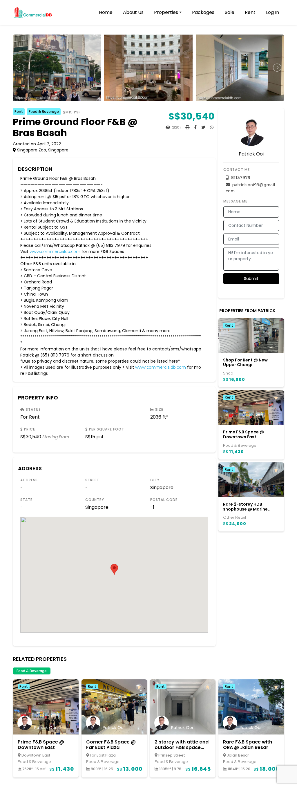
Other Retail (234, 517)
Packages (203, 12)
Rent (250, 12)
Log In (272, 12)
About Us (133, 12)
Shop (228, 373)
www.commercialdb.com (55, 251)
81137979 (240, 177)
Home (106, 12)
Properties (166, 12)
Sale (229, 12)
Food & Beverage (44, 111)
